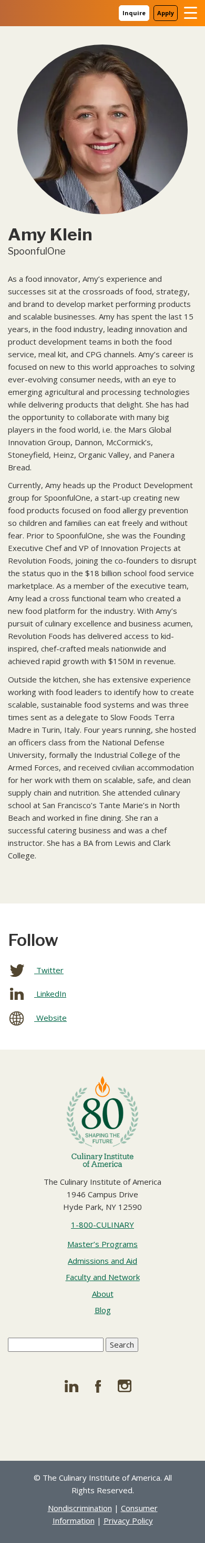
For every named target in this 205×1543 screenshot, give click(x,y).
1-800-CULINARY (102, 1224)
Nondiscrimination (80, 1508)
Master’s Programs (102, 1244)
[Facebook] (102, 1386)
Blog (103, 1310)
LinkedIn (50, 993)
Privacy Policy (128, 1520)
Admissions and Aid (102, 1260)
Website (50, 1017)
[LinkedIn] (75, 1386)
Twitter (49, 970)
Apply (165, 13)
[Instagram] (129, 1386)
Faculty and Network (103, 1277)
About (103, 1293)
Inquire (134, 13)
